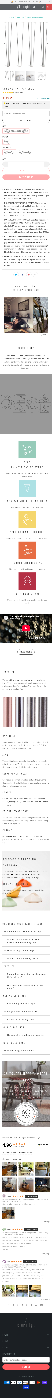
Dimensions (44, 98)
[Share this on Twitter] (16, 274)
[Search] (43, 7)
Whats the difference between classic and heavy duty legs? (23, 941)
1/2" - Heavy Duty (25, 152)
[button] (22, 315)
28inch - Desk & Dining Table (16, 131)
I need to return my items (21, 1019)
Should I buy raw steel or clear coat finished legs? (26, 975)
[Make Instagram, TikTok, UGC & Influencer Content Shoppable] (44, 335)
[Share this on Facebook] (22, 274)
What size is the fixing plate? (22, 958)
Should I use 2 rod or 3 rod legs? (24, 931)
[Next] (47, 44)
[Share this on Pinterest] (29, 274)
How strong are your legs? (21, 950)
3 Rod (6, 142)
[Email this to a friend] (35, 274)
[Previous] (4, 44)
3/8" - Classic (9, 152)
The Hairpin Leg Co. (29, 1377)
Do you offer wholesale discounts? (25, 1035)
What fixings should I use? (21, 1050)
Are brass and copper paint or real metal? (25, 986)
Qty (4, 159)
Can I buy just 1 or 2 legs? (21, 1003)
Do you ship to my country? (22, 1011)
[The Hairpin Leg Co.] (26, 7)
